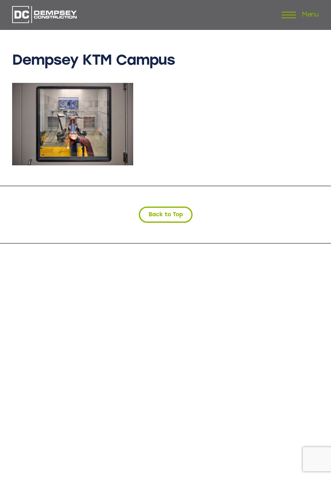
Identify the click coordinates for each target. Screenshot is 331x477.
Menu (310, 15)
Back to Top (166, 214)
